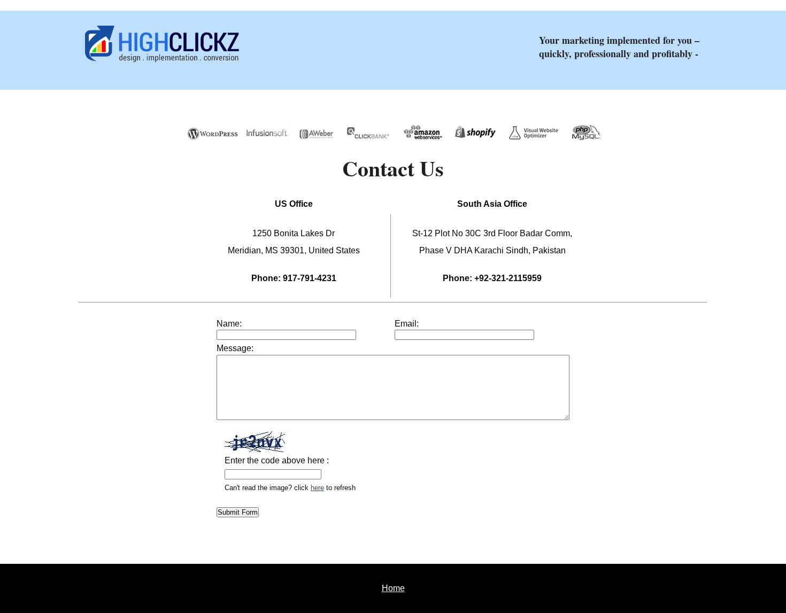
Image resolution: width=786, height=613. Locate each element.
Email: (407, 323)
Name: (229, 323)
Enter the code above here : (277, 460)
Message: (235, 348)
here (317, 488)
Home (393, 588)
